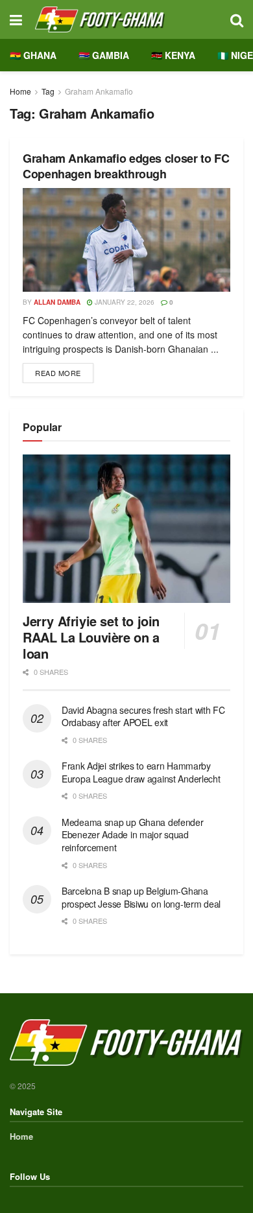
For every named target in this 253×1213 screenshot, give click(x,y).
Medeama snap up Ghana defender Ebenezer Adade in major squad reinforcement (133, 835)
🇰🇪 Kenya (173, 55)
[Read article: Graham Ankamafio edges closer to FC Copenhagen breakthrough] (126, 240)
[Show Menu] (16, 19)
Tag (48, 91)
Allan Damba (57, 302)
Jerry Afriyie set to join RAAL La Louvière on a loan (91, 637)
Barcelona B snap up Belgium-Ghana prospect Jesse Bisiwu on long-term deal (141, 897)
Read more (64, 370)
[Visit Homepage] (126, 19)
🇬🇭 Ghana (33, 55)
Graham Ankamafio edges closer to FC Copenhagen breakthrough (126, 166)
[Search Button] (236, 19)
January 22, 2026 (123, 302)
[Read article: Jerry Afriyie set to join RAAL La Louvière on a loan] (126, 528)
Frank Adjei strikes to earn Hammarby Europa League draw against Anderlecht (141, 772)
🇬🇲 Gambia (103, 55)
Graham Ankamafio (99, 91)
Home (20, 91)
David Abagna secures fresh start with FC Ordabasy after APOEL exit (143, 716)
